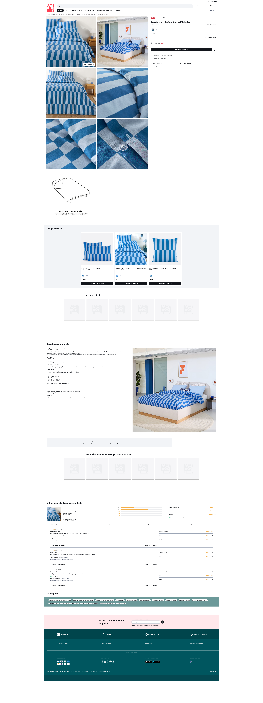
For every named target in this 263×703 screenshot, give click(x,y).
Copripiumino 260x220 (171, 600)
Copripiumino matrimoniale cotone (89, 603)
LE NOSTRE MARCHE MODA (195, 646)
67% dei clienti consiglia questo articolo (180, 517)
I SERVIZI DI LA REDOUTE (106, 643)
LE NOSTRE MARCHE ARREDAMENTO (196, 643)
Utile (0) (147, 545)
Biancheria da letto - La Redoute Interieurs (83, 600)
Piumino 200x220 (120, 600)
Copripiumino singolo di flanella (199, 600)
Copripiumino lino (121, 603)
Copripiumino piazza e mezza (107, 603)
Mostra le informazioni (131, 652)
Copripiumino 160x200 (132, 600)
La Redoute (49, 14)
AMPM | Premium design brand (104, 10)
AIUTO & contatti (149, 643)
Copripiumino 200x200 (144, 600)
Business (212, 10)
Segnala (155, 545)
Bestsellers (118, 10)
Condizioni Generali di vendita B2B (66, 671)
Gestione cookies (94, 671)
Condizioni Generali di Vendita (52, 671)
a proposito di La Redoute (62, 643)
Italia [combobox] (213, 671)
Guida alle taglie (211, 37)
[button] (214, 6)
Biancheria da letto (77, 10)
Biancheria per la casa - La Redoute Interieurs (60, 600)
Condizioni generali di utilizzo (104, 671)
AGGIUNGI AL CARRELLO (181, 50)
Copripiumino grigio (53, 603)
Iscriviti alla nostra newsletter (140, 619)
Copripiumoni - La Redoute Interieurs (104, 600)
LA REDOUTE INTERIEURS (156, 20)
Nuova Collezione (89, 10)
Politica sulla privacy (85, 671)
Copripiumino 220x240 (158, 600)
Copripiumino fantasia (184, 600)
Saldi (67, 10)
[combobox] (117, 524)
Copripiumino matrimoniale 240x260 (69, 603)
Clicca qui (146, 625)
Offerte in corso (77, 671)
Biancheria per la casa (58, 14)
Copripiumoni (80, 14)
